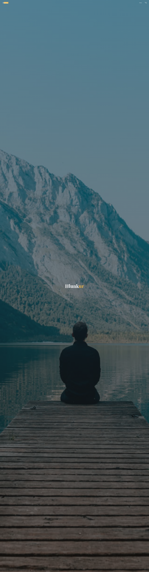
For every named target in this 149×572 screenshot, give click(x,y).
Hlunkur (5, 3)
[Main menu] (146, 2)
